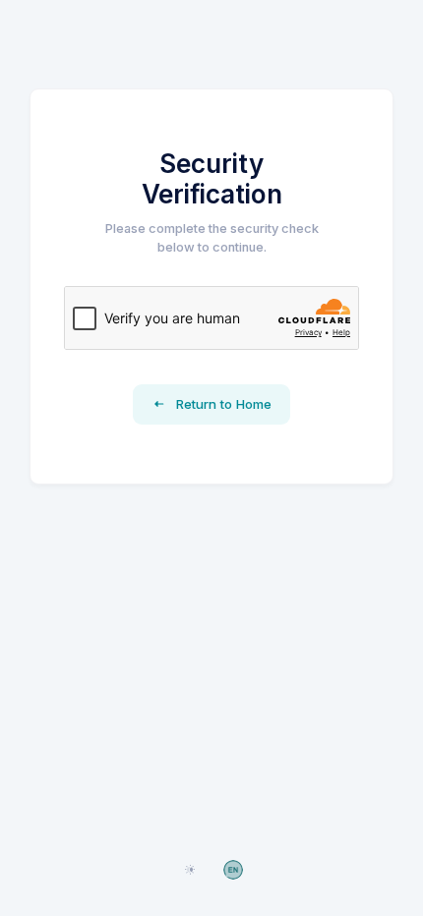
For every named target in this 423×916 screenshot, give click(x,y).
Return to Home (222, 404)
